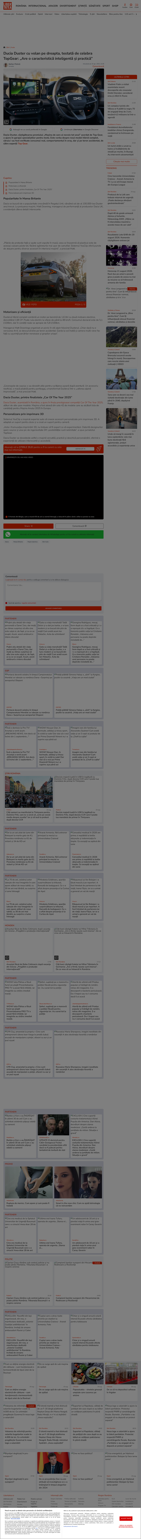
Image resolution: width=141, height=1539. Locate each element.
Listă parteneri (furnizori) (70, 1526)
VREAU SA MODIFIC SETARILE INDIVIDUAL (126, 1526)
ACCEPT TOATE (126, 1518)
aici (37, 1528)
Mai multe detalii (15, 1518)
